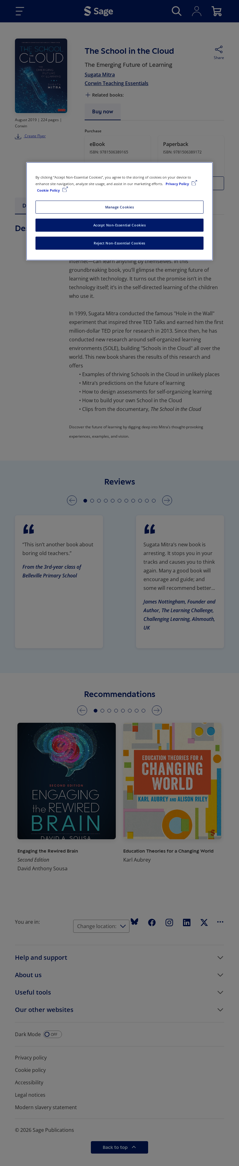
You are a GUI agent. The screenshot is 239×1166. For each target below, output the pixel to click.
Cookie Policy (49, 190)
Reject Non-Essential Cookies (119, 243)
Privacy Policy (178, 183)
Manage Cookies (119, 207)
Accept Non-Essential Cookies (119, 225)
